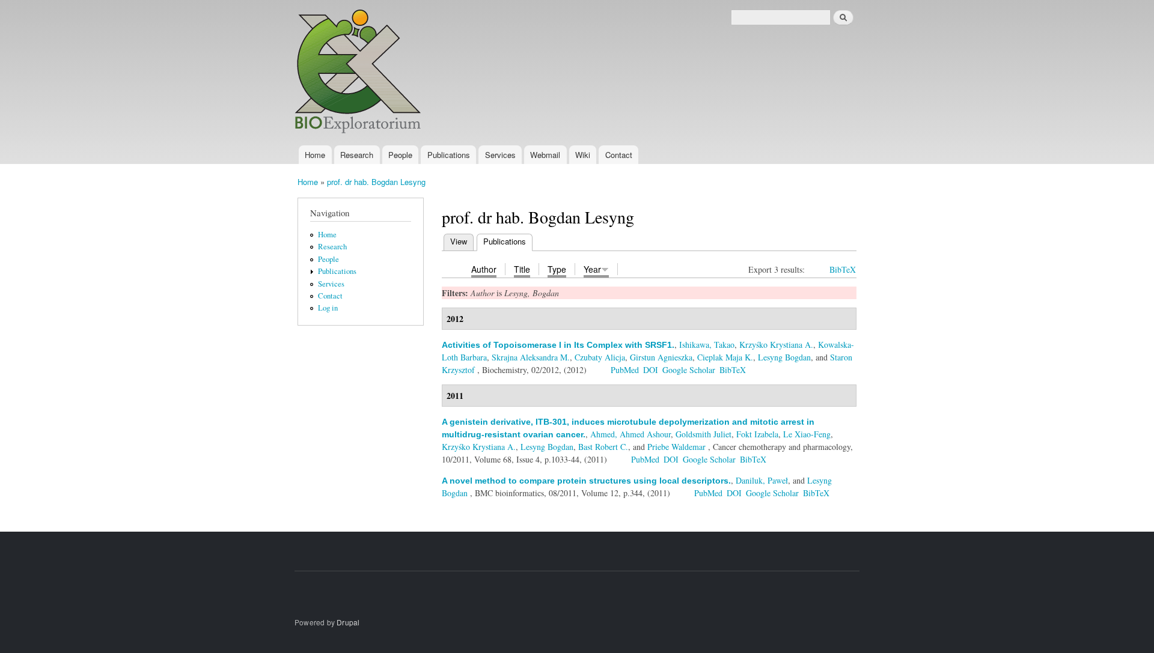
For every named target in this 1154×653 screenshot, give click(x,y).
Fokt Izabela (757, 434)
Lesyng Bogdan (784, 357)
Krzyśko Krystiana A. (776, 344)
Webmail (545, 154)
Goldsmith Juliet (703, 434)
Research (356, 154)
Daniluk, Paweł (762, 480)
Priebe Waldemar (676, 446)
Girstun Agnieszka (661, 357)
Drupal (348, 622)
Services (500, 154)
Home (315, 154)
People (400, 154)
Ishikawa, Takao (706, 344)
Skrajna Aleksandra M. (531, 357)
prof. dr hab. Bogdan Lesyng (376, 181)
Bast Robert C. (603, 446)
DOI (650, 369)
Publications (448, 154)
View (458, 241)
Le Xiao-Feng (807, 434)
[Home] (359, 72)
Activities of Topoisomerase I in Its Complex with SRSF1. (558, 345)
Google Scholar (688, 369)
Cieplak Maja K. (725, 357)
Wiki (582, 154)
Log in (328, 308)
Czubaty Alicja (600, 357)
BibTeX (842, 269)
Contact (618, 154)
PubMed (625, 369)
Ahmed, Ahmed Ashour (630, 434)
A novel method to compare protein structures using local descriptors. (586, 480)
